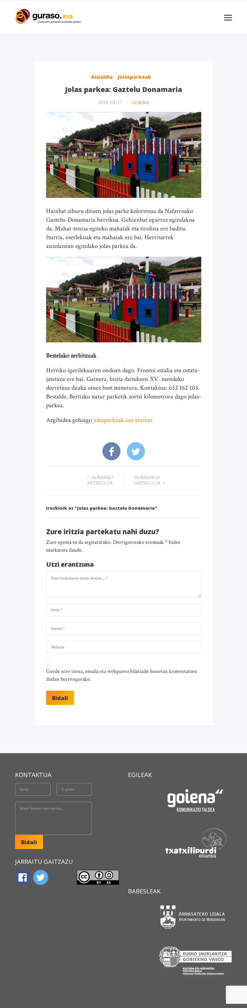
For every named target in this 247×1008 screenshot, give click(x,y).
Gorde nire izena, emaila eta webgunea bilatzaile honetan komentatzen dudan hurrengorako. (121, 675)
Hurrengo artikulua (148, 480)
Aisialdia (102, 76)
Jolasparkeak (134, 76)
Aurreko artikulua (100, 480)
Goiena (140, 103)
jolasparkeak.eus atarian (122, 420)
